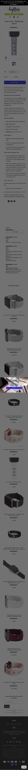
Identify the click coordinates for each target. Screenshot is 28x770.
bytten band (20, 1)
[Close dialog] (27, 378)
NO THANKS (14, 390)
